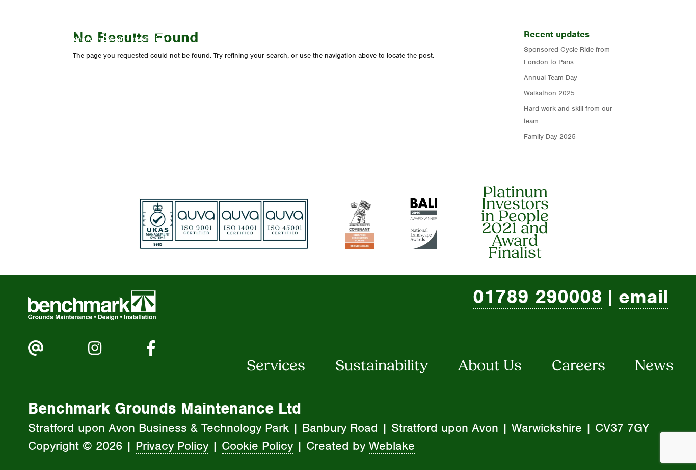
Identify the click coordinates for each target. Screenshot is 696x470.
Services (301, 27)
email (643, 296)
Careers (480, 27)
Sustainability (381, 366)
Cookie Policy (257, 445)
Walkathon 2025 (549, 93)
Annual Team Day (550, 77)
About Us (392, 27)
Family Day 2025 (550, 136)
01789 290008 (537, 296)
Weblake (392, 445)
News (641, 27)
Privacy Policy (172, 445)
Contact (564, 27)
